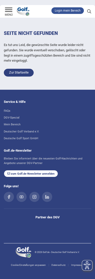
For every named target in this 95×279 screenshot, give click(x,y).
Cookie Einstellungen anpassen (28, 265)
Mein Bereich (12, 124)
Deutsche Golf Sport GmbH (21, 138)
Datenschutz (58, 265)
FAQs (7, 110)
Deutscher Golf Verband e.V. (21, 131)
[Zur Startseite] (8, 10)
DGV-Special (12, 117)
